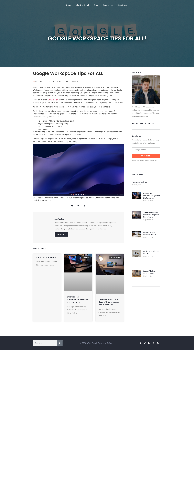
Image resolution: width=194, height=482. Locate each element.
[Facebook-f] (145, 123)
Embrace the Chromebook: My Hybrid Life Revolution (78, 300)
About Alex (122, 5)
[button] (72, 205)
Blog (96, 5)
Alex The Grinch (82, 5)
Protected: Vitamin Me (46, 257)
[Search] (60, 343)
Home (68, 5)
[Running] (153, 343)
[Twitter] (149, 123)
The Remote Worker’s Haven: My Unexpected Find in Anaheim (108, 302)
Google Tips (108, 5)
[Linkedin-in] (152, 123)
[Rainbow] (157, 343)
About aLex (61, 234)
